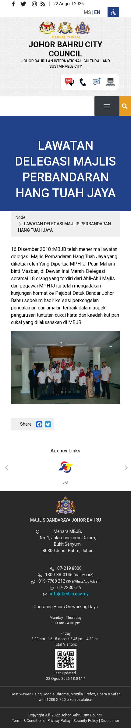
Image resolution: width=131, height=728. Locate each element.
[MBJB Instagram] (35, 3)
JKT (65, 482)
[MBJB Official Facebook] (15, 3)
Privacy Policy (59, 721)
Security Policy (85, 721)
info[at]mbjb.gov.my (69, 593)
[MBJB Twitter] (25, 3)
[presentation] (5, 468)
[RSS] (44, 3)
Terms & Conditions (28, 721)
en (97, 12)
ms (87, 12)
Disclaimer (110, 721)
